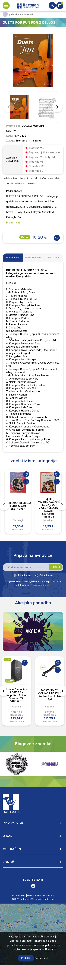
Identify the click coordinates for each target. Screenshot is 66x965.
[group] (19, 107)
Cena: (25, 237)
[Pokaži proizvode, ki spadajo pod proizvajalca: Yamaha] (16, 764)
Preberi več (41, 958)
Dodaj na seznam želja (26, 474)
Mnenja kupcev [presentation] (33, 257)
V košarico (26, 482)
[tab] (13, 257)
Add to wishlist (57, 238)
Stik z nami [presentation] (53, 257)
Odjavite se (46, 575)
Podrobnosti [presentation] (12, 257)
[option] (18, 502)
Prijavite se (24, 575)
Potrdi (25, 958)
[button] (57, 107)
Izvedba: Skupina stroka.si (40, 895)
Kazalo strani (18, 895)
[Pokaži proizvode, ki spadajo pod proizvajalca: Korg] (49, 764)
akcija (9, 681)
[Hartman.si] (11, 803)
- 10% (7, 659)
